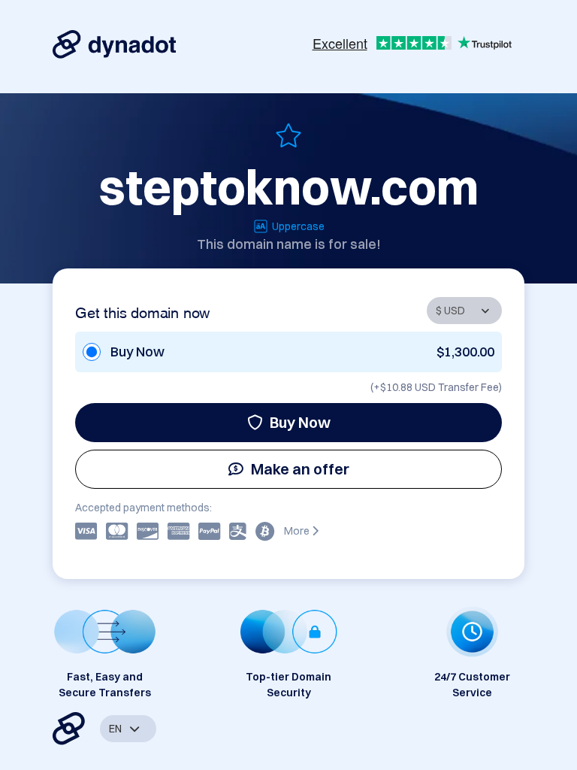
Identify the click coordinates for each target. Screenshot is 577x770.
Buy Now (300, 422)
